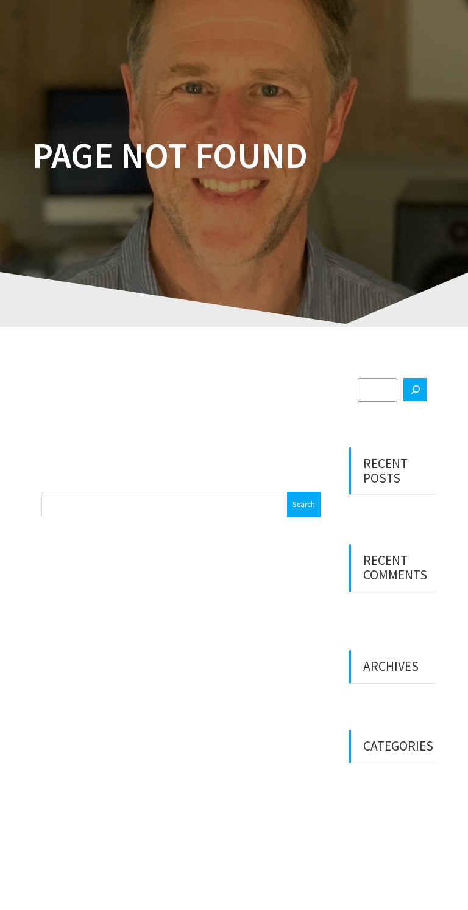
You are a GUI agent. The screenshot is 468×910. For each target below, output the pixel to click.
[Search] (415, 389)
